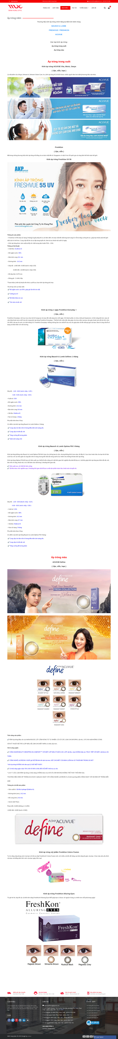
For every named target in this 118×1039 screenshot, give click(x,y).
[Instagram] (20, 1020)
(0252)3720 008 (106, 1)
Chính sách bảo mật (93, 1017)
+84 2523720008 (42, 992)
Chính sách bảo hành (93, 1015)
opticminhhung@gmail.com (95, 1)
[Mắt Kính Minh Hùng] (15, 5)
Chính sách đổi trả (92, 1013)
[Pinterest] (16, 1020)
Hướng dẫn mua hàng (93, 1005)
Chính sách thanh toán (94, 1008)
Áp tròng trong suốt (59, 46)
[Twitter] (13, 1020)
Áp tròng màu (59, 50)
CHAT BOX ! (99, 1037)
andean (29, 1036)
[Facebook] (9, 1020)
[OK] (27, 1020)
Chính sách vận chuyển (94, 1010)
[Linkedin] (24, 1020)
